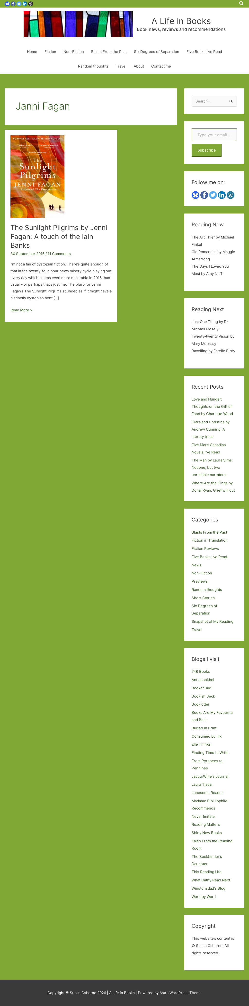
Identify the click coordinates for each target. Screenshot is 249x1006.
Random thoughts (93, 66)
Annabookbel (203, 679)
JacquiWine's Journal (210, 776)
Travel (121, 66)
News (196, 565)
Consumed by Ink (207, 736)
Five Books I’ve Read (204, 51)
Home (32, 51)
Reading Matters (206, 824)
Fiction (50, 51)
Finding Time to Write (210, 752)
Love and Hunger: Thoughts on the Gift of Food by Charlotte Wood (212, 406)
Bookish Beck (203, 696)
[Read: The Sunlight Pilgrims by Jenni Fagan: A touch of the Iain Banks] (37, 176)
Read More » (21, 310)
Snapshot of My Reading (212, 621)
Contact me (161, 66)
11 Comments (59, 253)
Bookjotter (201, 704)
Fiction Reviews (205, 548)
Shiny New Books (207, 832)
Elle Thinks (201, 744)
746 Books (201, 671)
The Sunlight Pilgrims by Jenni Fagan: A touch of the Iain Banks (58, 236)
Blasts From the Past (109, 51)
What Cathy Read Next (211, 880)
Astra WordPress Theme (181, 992)
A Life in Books (181, 21)
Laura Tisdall (202, 784)
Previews (200, 581)
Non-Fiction (73, 51)
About (139, 66)
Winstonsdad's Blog (208, 888)
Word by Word (204, 896)
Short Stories (203, 598)
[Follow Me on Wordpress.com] (30, 3)
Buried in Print (204, 728)
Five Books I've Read (209, 556)
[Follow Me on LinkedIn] (24, 3)
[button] (241, 3)
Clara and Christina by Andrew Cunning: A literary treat (211, 429)
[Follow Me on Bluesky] (7, 3)
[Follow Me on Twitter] (19, 3)
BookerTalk (201, 688)
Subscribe (206, 150)
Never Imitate (203, 816)
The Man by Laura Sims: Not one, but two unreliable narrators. (212, 467)
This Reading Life (207, 872)
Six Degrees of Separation (156, 51)
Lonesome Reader (207, 792)
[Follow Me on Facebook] (13, 3)
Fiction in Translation (210, 540)
